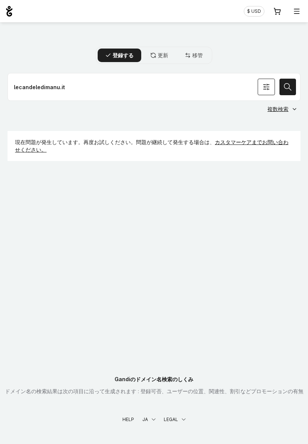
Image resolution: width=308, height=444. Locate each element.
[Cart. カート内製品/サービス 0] (277, 11)
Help (128, 419)
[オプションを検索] (266, 87)
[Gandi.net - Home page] (9, 11)
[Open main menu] (296, 11)
